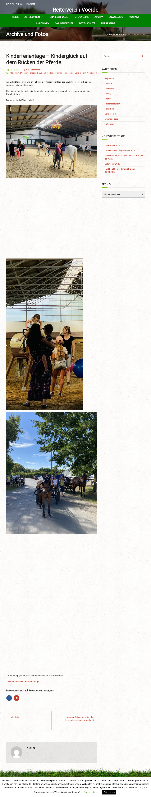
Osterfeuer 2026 (112, 164)
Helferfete (14, 717)
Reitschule (68, 73)
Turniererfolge (58, 17)
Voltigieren (92, 73)
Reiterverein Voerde (75, 10)
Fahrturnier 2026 (112, 145)
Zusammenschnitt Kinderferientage (22, 681)
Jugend (42, 73)
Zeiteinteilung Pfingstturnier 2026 (120, 150)
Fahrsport (33, 73)
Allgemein (14, 73)
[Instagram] (17, 698)
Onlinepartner (64, 23)
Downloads (116, 17)
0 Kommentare (33, 70)
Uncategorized (111, 119)
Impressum (108, 23)
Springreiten (80, 73)
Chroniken (42, 23)
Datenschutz (87, 23)
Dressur (23, 73)
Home (15, 17)
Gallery (108, 93)
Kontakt (134, 17)
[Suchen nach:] (123, 56)
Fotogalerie (81, 17)
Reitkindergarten (55, 73)
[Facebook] (10, 698)
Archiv (99, 17)
